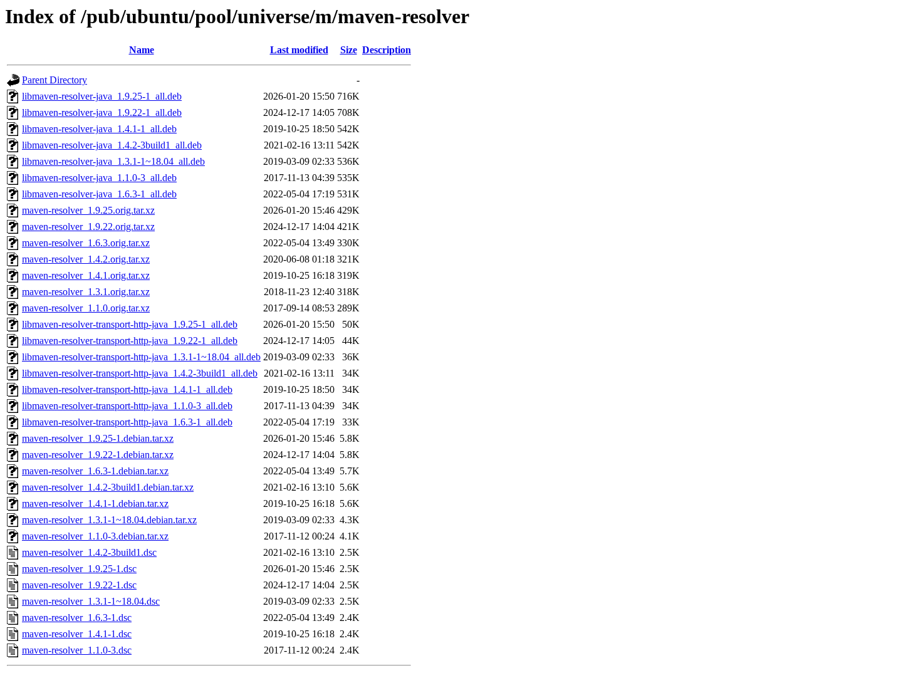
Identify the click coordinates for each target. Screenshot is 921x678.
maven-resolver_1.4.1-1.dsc (77, 633)
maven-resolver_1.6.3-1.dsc (77, 617)
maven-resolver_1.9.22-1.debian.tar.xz (98, 454)
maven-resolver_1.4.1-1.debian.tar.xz (95, 503)
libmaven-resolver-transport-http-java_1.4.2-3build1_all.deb (140, 373)
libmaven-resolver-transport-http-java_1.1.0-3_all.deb (127, 405)
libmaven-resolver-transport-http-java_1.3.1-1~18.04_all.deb (141, 357)
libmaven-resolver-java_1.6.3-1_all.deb (99, 194)
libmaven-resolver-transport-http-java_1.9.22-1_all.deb (129, 340)
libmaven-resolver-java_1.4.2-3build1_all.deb (112, 145)
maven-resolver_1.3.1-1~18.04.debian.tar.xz (109, 519)
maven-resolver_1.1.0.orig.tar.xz (86, 308)
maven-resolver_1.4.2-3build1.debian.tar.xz (108, 487)
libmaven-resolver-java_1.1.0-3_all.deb (99, 177)
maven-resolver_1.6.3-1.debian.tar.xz (95, 471)
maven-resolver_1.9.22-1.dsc (79, 585)
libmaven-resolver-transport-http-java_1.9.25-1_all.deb (129, 324)
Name (141, 49)
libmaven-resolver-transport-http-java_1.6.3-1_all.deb (127, 422)
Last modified (299, 49)
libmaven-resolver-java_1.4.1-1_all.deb (99, 128)
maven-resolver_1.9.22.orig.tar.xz (88, 226)
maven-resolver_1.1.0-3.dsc (77, 650)
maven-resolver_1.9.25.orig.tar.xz (88, 210)
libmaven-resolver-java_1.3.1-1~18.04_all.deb (113, 161)
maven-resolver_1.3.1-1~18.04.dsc (91, 601)
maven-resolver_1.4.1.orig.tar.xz (86, 275)
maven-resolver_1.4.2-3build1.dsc (89, 552)
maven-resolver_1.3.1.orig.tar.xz (86, 291)
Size (348, 49)
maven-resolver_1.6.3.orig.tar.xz (86, 242)
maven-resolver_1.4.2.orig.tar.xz (86, 259)
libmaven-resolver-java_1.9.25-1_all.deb (102, 96)
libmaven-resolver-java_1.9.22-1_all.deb (102, 112)
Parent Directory (54, 80)
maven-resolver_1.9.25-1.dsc (79, 568)
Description (386, 49)
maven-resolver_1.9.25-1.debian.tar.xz (98, 438)
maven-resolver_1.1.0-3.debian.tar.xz (95, 536)
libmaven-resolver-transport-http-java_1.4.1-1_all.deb (127, 389)
